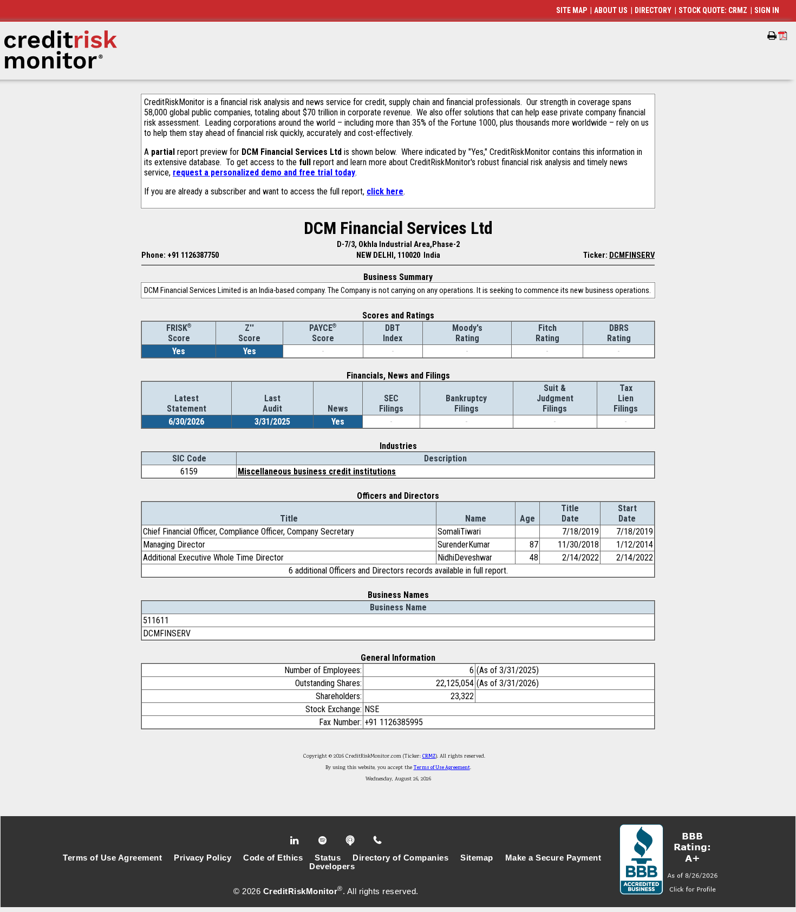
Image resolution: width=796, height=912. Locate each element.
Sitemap (476, 858)
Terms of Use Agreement (442, 768)
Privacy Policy (202, 858)
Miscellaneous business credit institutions (317, 471)
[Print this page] (772, 36)
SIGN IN (766, 10)
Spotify (323, 840)
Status (328, 858)
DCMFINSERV (632, 255)
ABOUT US (611, 10)
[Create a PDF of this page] (782, 35)
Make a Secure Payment (553, 858)
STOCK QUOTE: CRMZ (712, 10)
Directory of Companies (400, 858)
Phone (378, 840)
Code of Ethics (273, 858)
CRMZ (429, 756)
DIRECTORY (653, 10)
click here (385, 191)
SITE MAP (571, 10)
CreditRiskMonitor (300, 891)
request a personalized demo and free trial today (264, 172)
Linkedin (295, 840)
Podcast (351, 840)
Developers (332, 866)
